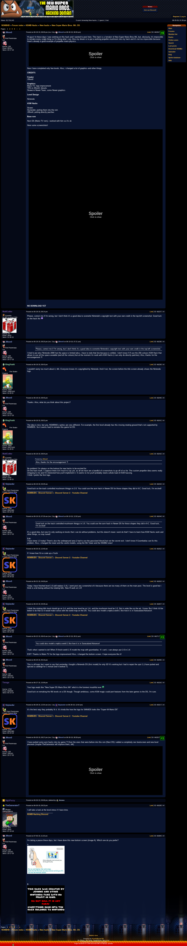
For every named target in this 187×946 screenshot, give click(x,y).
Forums (171, 31)
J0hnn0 (45, 459)
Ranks (170, 37)
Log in (183, 16)
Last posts (172, 46)
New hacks (44, 25)
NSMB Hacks (31, 25)
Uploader (171, 52)
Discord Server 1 (45, 493)
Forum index (18, 25)
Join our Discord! (150, 10)
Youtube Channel (80, 493)
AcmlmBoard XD (98, 938)
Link (149, 32)
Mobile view (93, 935)
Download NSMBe (175, 49)
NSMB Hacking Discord (37, 814)
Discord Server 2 (62, 493)
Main (170, 28)
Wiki (170, 60)
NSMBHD (5, 25)
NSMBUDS (32, 493)
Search (171, 43)
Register (176, 16)
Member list (172, 34)
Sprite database (174, 57)
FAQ (170, 55)
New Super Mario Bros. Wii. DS (66, 25)
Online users (173, 40)
